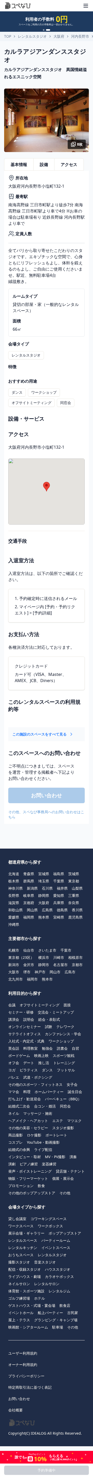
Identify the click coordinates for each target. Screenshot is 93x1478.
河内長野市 (80, 36)
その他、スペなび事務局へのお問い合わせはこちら (46, 814)
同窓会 (65, 402)
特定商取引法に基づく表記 (30, 1387)
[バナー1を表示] (43, 30)
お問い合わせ (19, 1398)
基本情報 (19, 164)
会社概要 (15, 1410)
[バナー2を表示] (48, 30)
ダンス (17, 392)
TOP (7, 36)
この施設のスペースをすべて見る (39, 734)
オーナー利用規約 (22, 1364)
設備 (44, 164)
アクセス (69, 164)
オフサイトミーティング (31, 402)
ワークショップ (44, 392)
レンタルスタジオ (32, 36)
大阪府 (58, 36)
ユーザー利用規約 (22, 1353)
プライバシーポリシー (26, 1375)
